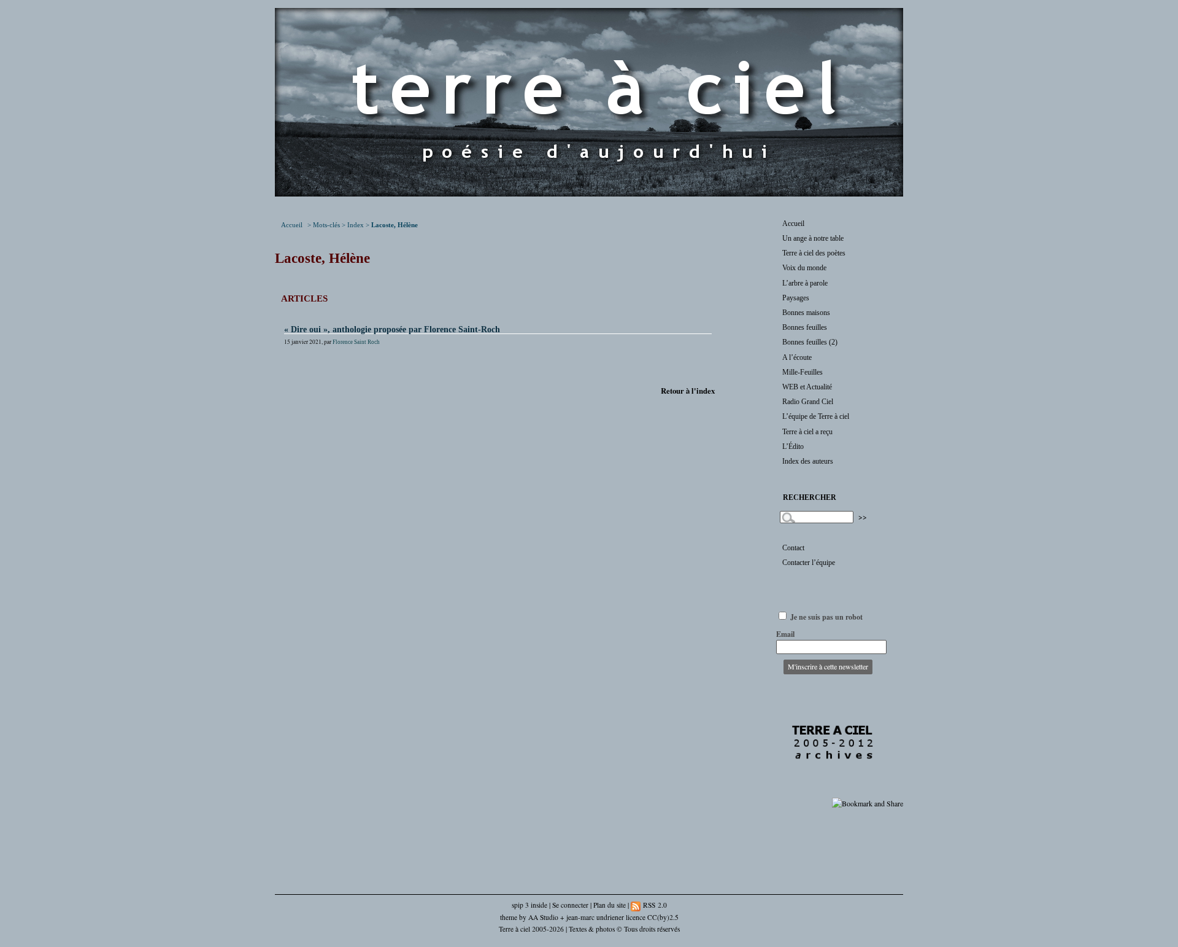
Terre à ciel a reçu (807, 431)
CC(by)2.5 (663, 917)
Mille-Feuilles (802, 372)
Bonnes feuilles (804, 327)
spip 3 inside (529, 905)
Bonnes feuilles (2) (809, 342)
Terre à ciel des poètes (813, 253)
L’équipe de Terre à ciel (815, 416)
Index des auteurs (807, 461)
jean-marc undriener (595, 917)
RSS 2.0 (654, 905)
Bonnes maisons (806, 312)
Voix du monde (804, 267)
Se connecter (570, 905)
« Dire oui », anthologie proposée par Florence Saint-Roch (392, 329)
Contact (793, 548)
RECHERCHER (809, 497)
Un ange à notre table (813, 238)
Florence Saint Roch (356, 342)
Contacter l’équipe (808, 562)
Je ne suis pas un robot (825, 617)
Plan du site (609, 905)
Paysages (795, 298)
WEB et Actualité (807, 387)
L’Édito (793, 446)
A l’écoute (797, 357)
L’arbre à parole (805, 283)
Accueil (291, 224)
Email (785, 634)
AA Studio (543, 917)
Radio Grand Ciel (807, 401)
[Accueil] (589, 193)
